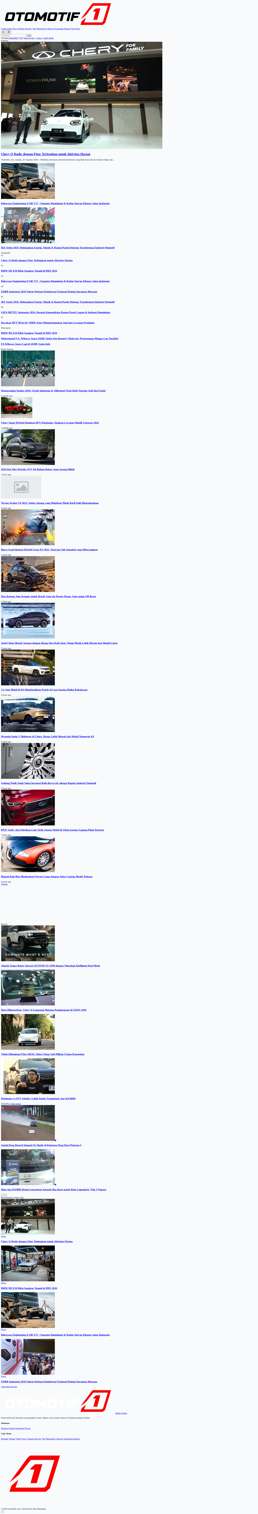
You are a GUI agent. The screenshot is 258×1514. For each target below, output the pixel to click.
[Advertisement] (129, 904)
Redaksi (4, 1428)
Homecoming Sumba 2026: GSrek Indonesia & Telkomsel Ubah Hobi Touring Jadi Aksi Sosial (53, 390)
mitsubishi (13, 38)
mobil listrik (48, 38)
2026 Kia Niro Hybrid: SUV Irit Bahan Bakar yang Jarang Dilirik (38, 469)
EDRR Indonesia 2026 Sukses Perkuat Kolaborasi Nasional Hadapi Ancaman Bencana (49, 291)
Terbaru (4, 884)
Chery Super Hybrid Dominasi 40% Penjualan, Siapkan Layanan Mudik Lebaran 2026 (50, 422)
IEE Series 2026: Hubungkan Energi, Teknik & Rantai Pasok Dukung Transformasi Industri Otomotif (57, 247)
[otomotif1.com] (58, 26)
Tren (73, 29)
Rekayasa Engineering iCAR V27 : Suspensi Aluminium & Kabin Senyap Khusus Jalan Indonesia (55, 203)
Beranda (4, 1439)
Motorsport (41, 29)
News (14, 29)
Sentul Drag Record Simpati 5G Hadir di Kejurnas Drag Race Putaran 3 (41, 1145)
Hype (77, 29)
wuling (39, 38)
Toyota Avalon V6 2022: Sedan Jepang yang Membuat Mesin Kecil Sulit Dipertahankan (50, 503)
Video (18, 1439)
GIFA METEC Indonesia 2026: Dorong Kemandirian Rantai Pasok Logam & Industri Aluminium (55, 312)
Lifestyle (50, 29)
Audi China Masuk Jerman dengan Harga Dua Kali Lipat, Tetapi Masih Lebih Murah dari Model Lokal (59, 643)
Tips (34, 29)
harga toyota (29, 38)
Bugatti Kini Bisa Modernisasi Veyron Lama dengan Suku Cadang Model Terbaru (46, 876)
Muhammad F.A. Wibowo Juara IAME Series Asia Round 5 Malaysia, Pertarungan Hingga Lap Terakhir (59, 338)
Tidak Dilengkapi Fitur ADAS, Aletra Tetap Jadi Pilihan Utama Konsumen (42, 1054)
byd (21, 38)
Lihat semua (15, 1104)
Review (28, 29)
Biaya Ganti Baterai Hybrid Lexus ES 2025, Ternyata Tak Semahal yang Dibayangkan (49, 549)
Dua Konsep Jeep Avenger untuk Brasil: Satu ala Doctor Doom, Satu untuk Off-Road (48, 596)
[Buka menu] (8, 32)
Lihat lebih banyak (9, 1387)
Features (21, 29)
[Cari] (3, 32)
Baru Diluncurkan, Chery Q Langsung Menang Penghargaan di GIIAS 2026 (43, 1010)
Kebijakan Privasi (22, 1428)
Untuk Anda (6, 29)
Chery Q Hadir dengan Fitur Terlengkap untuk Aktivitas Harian (45, 154)
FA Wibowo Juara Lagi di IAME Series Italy (26, 344)
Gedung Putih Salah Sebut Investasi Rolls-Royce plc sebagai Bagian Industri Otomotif (48, 783)
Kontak (11, 1428)
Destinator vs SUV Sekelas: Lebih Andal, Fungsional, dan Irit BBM (38, 1098)
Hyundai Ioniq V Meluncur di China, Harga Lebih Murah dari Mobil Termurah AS (47, 736)
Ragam (67, 29)
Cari (29, 36)
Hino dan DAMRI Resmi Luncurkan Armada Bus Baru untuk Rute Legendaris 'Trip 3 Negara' (54, 1189)
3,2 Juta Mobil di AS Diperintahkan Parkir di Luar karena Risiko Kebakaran (44, 689)
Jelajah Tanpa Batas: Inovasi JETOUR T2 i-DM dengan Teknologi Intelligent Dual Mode (50, 965)
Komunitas (59, 29)
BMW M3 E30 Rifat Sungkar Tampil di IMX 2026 (29, 270)
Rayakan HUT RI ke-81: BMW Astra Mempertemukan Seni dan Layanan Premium (47, 322)
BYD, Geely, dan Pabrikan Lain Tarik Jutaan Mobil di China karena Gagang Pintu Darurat (52, 830)
